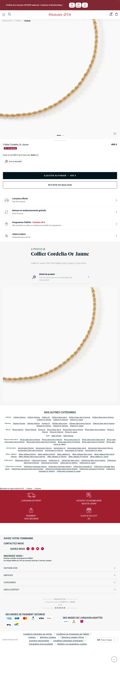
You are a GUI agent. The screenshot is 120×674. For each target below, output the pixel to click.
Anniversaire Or (59, 448)
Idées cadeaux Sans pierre (82, 454)
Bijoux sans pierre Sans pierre (93, 440)
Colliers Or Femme (44, 420)
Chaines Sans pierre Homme (104, 423)
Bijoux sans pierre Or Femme (69, 442)
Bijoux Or (41, 430)
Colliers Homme (34, 417)
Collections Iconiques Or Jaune (69, 471)
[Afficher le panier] (116, 14)
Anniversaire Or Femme (54, 450)
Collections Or (54, 460)
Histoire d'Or (7, 21)
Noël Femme (56, 436)
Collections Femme (22, 460)
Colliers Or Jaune (76, 420)
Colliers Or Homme (60, 420)
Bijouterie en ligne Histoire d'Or (12, 489)
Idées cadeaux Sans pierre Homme (32, 457)
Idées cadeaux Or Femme (57, 457)
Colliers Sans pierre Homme (103, 417)
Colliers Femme (19, 417)
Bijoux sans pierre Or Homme (93, 442)
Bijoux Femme (18, 430)
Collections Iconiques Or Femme (91, 469)
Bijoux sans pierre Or (72, 440)
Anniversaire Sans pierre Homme (30, 450)
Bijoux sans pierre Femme (30, 440)
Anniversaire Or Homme (74, 450)
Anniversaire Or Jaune (93, 450)
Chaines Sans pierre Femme (80, 423)
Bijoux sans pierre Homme (52, 440)
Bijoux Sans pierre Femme (73, 430)
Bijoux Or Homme (56, 432)
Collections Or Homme (69, 463)
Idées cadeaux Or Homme (78, 457)
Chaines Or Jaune (76, 426)
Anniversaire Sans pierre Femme (100, 448)
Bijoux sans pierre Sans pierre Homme (41, 442)
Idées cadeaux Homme (46, 454)
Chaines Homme (33, 423)
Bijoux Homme (30, 430)
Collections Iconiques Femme (35, 467)
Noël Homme (68, 436)
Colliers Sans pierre (59, 417)
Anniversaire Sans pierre (76, 448)
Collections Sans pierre (70, 460)
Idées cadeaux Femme (27, 454)
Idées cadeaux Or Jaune (99, 457)
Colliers (18, 21)
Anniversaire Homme (44, 448)
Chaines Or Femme (44, 426)
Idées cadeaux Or (63, 454)
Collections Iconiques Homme (59, 467)
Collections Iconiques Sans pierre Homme (61, 469)
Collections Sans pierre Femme (93, 460)
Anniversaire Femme (26, 448)
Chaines (27, 21)
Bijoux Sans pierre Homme (95, 430)
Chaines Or (46, 423)
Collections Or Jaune (87, 463)
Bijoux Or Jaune (71, 432)
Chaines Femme (19, 423)
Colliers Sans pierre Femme (79, 417)
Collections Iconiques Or (82, 467)
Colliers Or (46, 417)
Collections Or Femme (49, 463)
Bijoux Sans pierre (54, 430)
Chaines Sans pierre (59, 423)
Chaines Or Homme (60, 426)
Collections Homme (39, 460)
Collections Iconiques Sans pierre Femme (27, 469)
